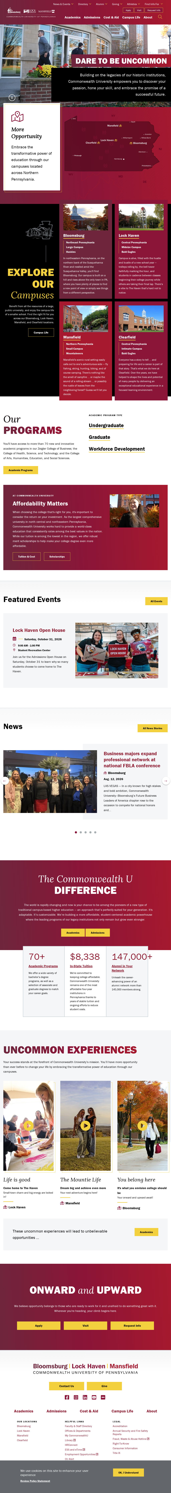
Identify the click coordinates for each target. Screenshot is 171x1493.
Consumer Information (125, 1448)
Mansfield (72, 337)
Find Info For (152, 4)
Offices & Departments (77, 1430)
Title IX (116, 1453)
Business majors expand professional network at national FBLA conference (132, 759)
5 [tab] (95, 832)
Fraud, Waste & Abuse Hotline (129, 1438)
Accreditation (120, 1426)
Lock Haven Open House (39, 630)
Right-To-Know (121, 1443)
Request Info (153, 10)
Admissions (92, 17)
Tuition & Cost (26, 556)
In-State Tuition (81, 966)
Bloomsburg (73, 235)
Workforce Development (117, 448)
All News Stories (152, 728)
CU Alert (69, 1459)
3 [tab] (85, 832)
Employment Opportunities (80, 1454)
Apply (128, 10)
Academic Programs (21, 470)
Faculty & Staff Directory (78, 1426)
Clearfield (127, 337)
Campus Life (131, 17)
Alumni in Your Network (122, 968)
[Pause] (12, 98)
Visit (139, 10)
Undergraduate (106, 425)
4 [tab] (90, 832)
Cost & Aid (111, 17)
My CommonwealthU (76, 1435)
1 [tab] (76, 832)
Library (69, 1440)
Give (104, 1386)
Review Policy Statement (35, 1481)
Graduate (99, 437)
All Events (156, 601)
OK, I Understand (128, 1472)
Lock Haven (129, 235)
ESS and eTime (73, 1449)
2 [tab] (81, 832)
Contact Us (66, 1386)
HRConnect (71, 1445)
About (148, 17)
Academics (72, 17)
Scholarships (57, 556)
